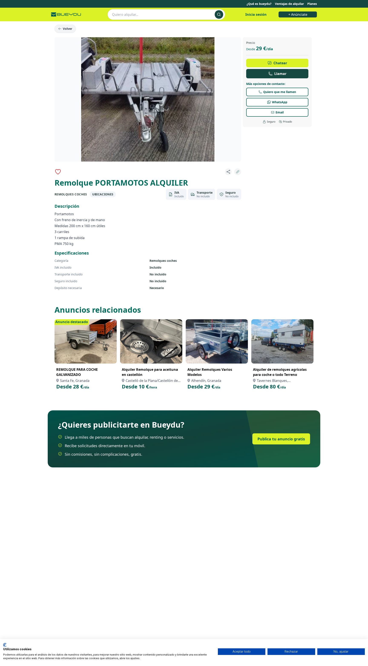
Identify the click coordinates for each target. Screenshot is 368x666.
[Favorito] (58, 171)
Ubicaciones (103, 194)
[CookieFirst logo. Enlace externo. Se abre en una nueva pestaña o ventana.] (4, 645)
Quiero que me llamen (279, 92)
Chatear (280, 63)
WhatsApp (279, 102)
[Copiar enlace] (237, 171)
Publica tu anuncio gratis (281, 438)
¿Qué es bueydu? (259, 4)
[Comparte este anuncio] (228, 171)
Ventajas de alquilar (289, 4)
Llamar (280, 73)
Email (280, 112)
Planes (312, 4)
